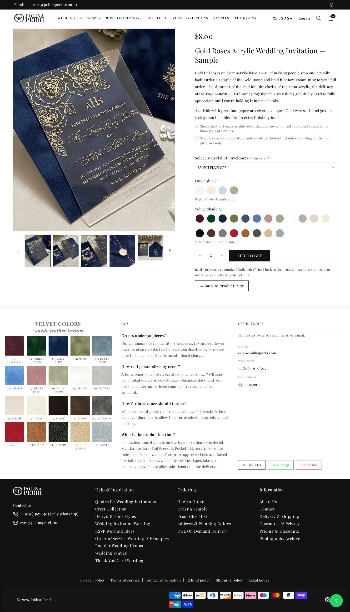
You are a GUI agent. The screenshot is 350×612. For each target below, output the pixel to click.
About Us (268, 501)
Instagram (308, 465)
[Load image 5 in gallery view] (150, 247)
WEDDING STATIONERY (77, 18)
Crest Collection (111, 508)
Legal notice (259, 580)
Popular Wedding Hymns (119, 545)
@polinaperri (249, 384)
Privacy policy (92, 580)
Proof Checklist (192, 516)
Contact (267, 508)
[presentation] (94, 130)
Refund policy (198, 580)
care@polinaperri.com (52, 4)
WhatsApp (280, 465)
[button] (79, 18)
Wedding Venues (111, 553)
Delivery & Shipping (279, 516)
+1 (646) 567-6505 (252, 368)
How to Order (190, 501)
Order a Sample (192, 508)
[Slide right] (170, 251)
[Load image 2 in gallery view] (66, 251)
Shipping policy (229, 580)
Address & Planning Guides (204, 523)
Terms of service (125, 580)
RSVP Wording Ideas (115, 531)
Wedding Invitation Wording (122, 523)
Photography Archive (280, 538)
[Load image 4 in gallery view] (122, 251)
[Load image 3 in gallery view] (94, 251)
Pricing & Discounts (279, 531)
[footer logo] (27, 492)
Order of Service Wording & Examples (132, 538)
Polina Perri (40, 599)
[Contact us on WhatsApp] (336, 600)
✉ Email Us (252, 465)
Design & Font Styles (115, 516)
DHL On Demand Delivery (202, 531)
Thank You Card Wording (119, 560)
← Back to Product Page (222, 285)
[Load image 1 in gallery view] (37, 251)
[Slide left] (18, 251)
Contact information (163, 580)
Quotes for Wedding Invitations (125, 501)
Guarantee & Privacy (280, 523)
